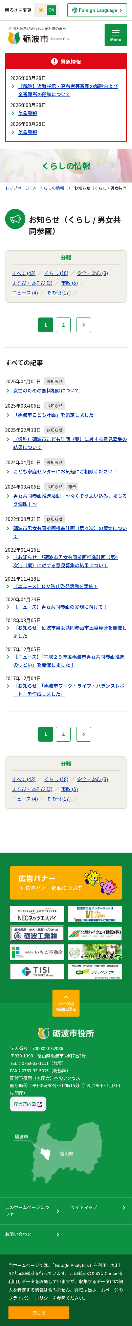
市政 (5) (69, 282)
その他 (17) (59, 292)
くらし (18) (56, 273)
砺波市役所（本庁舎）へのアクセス (45, 1078)
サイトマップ (84, 1207)
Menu (116, 35)
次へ (83, 324)
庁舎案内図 (25, 1104)
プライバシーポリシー (30, 1298)
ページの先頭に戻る (66, 1006)
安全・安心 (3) (92, 273)
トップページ (17, 188)
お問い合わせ (18, 1234)
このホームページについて (27, 1211)
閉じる (39, 1312)
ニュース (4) (25, 292)
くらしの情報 (52, 188)
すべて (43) (24, 273)
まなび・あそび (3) (32, 282)
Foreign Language (98, 10)
